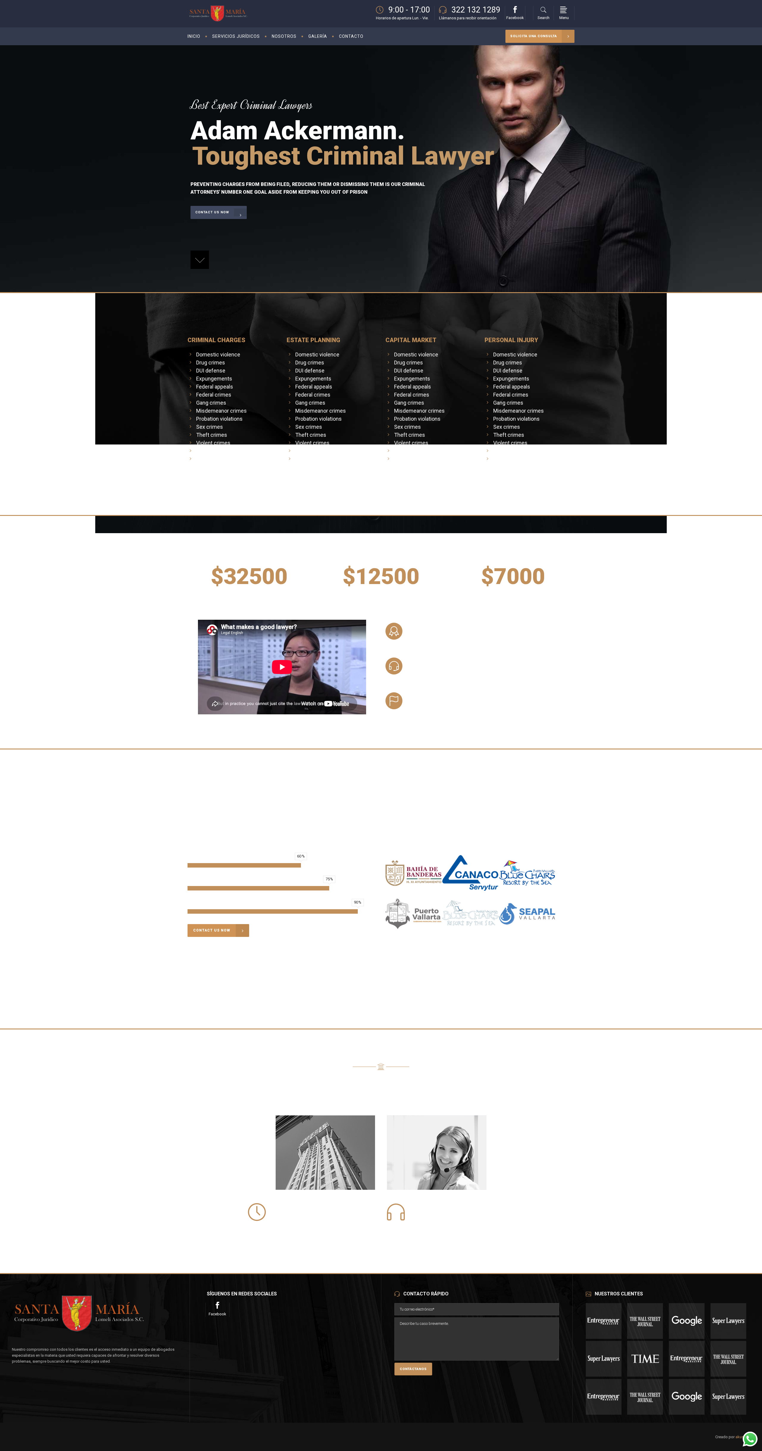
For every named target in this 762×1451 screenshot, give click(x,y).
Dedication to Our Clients (445, 661)
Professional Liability (440, 627)
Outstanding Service (438, 696)
